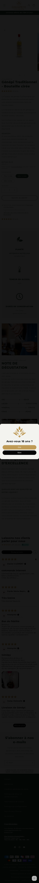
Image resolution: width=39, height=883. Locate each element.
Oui (19, 447)
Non (19, 453)
